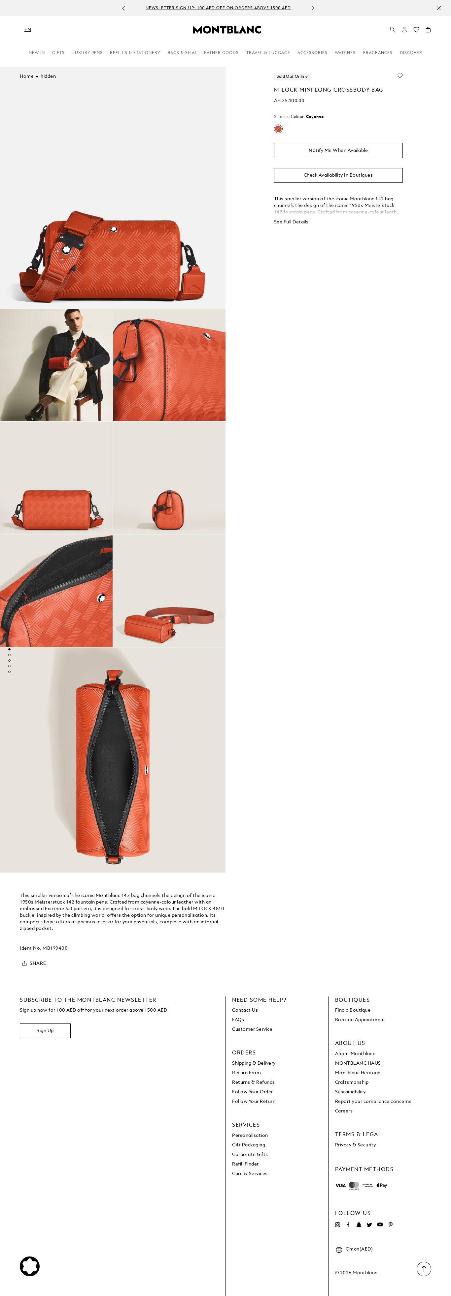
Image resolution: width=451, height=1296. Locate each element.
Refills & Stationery (135, 53)
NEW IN (37, 53)
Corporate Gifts (250, 1154)
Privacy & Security (355, 1145)
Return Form (246, 1073)
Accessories (312, 53)
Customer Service (252, 1029)
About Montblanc (355, 1053)
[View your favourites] (416, 31)
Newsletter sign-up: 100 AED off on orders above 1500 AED (218, 8)
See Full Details (291, 222)
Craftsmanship (352, 1082)
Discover (411, 53)
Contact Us (245, 1010)
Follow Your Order (252, 1092)
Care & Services (250, 1173)
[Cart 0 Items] (428, 31)
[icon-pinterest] (390, 1224)
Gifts (58, 53)
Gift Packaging (248, 1145)
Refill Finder (245, 1164)
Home (27, 76)
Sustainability (350, 1092)
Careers (344, 1111)
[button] (404, 30)
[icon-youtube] (380, 1224)
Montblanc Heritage (358, 1073)
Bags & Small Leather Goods (203, 53)
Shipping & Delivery (254, 1063)
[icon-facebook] (348, 1224)
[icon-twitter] (369, 1224)
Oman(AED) (359, 1249)
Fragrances (378, 53)
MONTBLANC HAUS (358, 1063)
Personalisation (250, 1135)
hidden (48, 76)
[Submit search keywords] (392, 30)
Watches (345, 53)
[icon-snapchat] (359, 1224)
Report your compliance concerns (373, 1101)
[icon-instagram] (337, 1224)
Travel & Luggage (268, 53)
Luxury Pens (87, 53)
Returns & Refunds (253, 1082)
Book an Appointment (360, 1020)
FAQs (238, 1020)
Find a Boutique (353, 1010)
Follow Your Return (253, 1101)
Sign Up (45, 1030)
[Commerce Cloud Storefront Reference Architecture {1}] (226, 29)
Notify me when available (338, 150)
